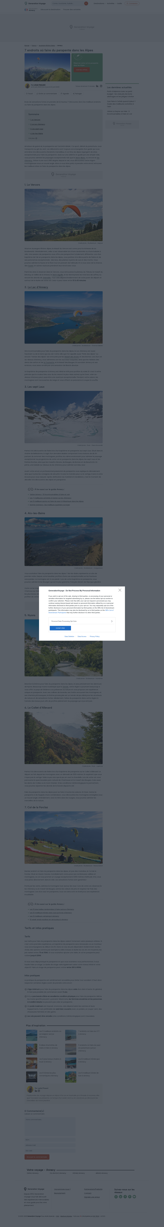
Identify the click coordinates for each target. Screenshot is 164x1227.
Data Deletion (69, 636)
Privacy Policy (95, 636)
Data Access (82, 636)
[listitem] (82, 621)
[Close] (120, 591)
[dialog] (82, 613)
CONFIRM (60, 628)
